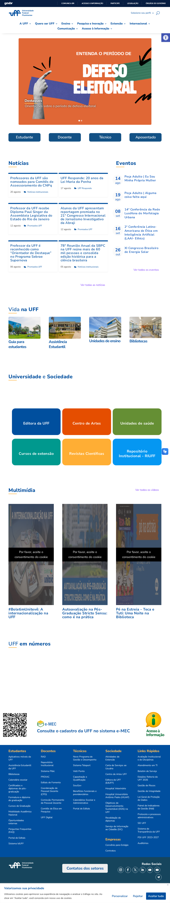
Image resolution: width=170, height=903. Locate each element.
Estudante (24, 137)
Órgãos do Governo (156, 3)
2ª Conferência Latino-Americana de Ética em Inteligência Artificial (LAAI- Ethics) (141, 232)
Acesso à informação (92, 3)
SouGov (77, 785)
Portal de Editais (16, 837)
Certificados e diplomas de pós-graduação (17, 788)
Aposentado (145, 137)
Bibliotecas (14, 774)
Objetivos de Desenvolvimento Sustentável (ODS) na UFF (116, 808)
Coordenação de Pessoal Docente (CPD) (49, 791)
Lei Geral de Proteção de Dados (149, 799)
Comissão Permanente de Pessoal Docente (52, 802)
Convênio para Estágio (116, 845)
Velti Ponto (79, 771)
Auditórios (143, 843)
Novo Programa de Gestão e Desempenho (84, 758)
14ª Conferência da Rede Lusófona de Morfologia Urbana (142, 213)
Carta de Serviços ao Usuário (116, 767)
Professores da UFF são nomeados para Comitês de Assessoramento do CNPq (31, 182)
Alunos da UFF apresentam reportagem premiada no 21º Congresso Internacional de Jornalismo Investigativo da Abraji (83, 215)
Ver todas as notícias (93, 285)
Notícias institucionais (37, 191)
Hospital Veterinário (115, 788)
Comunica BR (67, 3)
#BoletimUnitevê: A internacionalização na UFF (28, 613)
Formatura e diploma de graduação (19, 799)
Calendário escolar (17, 779)
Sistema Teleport (81, 765)
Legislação (132, 3)
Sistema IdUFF (16, 843)
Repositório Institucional (47, 764)
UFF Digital (46, 817)
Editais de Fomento (51, 782)
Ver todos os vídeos (147, 490)
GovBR (8, 3)
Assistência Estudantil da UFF (19, 767)
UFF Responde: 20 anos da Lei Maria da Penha (82, 180)
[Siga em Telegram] (159, 877)
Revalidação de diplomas (113, 819)
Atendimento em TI (148, 765)
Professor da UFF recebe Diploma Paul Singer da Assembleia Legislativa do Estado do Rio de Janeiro (31, 213)
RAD (43, 756)
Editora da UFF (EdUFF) (113, 781)
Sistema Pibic (48, 771)
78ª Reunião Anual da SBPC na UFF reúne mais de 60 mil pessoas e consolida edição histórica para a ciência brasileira (83, 253)
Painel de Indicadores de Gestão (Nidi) (149, 807)
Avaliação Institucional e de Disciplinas (149, 758)
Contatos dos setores (85, 868)
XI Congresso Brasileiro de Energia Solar (142, 250)
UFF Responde (85, 188)
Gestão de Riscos (146, 785)
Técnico (105, 137)
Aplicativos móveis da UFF (19, 758)
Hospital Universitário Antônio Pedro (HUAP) (117, 796)
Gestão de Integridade (149, 791)
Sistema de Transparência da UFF (149, 830)
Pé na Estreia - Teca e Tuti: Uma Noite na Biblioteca (135, 613)
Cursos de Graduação (19, 806)
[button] (165, 37)
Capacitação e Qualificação (80, 778)
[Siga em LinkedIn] (143, 870)
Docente (65, 137)
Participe (115, 3)
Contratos (110, 850)
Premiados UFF (34, 225)
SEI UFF (142, 823)
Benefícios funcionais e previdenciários (84, 793)
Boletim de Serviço (147, 771)
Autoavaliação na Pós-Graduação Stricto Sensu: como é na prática (84, 613)
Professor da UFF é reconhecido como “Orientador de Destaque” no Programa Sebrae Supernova (30, 253)
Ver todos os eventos (146, 270)
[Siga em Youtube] (150, 870)
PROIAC (45, 776)
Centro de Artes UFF (116, 774)
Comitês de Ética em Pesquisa (51, 810)
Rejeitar (138, 896)
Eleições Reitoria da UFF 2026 (148, 778)
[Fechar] (168, 885)
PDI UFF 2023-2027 (148, 837)
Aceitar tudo (156, 896)
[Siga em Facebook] (128, 870)
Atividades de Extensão (112, 758)
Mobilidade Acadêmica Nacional (19, 813)
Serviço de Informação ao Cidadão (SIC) (116, 828)
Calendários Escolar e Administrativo (84, 802)
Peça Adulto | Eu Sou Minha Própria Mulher (140, 178)
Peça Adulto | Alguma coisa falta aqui (141, 195)
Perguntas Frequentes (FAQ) (19, 831)
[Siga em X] (135, 870)
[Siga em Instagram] (121, 870)
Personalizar (120, 896)
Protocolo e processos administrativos (149, 816)
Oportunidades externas (16, 822)
